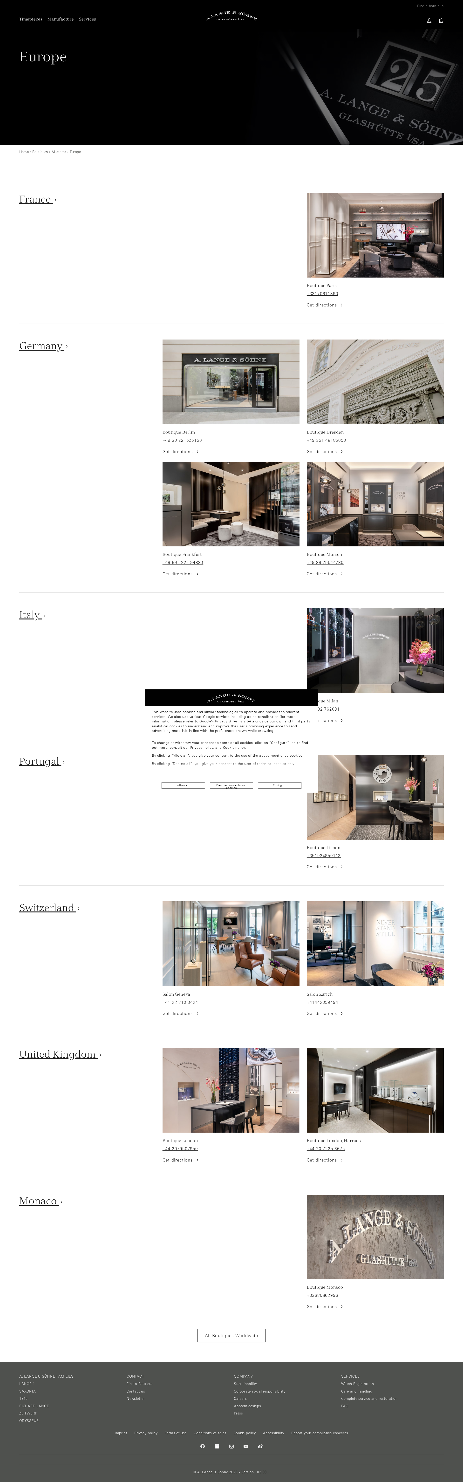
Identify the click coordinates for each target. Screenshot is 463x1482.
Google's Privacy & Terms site (224, 721)
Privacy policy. (202, 747)
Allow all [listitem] (183, 785)
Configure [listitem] (279, 785)
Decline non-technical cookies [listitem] (231, 786)
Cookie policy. (234, 747)
